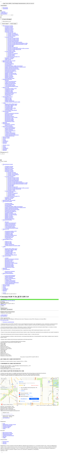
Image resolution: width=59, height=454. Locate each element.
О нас (4, 423)
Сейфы (4, 437)
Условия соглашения (7, 426)
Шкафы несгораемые (9, 76)
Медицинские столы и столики (11, 117)
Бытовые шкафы (8, 64)
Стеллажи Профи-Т (11, 54)
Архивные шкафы (8, 62)
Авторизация (5, 8)
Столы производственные (10, 85)
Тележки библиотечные (9, 135)
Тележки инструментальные (10, 81)
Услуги (4, 146)
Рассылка (4, 443)
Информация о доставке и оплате (9, 424)
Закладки (4, 442)
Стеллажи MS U (10, 52)
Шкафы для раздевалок (9, 100)
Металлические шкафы (7, 432)
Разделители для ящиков (10, 124)
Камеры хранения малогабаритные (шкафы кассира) (15, 66)
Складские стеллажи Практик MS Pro (14, 42)
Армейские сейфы (8, 109)
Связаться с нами (6, 427)
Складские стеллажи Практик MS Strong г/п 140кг (17, 44)
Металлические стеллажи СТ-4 (13, 56)
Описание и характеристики (8, 321)
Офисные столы (8, 97)
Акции (4, 428)
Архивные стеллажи (9, 26)
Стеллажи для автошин (9, 57)
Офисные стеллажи (9, 29)
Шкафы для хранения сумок (10, 73)
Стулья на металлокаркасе (10, 133)
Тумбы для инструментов (10, 82)
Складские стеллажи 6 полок (13, 40)
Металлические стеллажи (8, 433)
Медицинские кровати (9, 116)
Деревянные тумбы (9, 90)
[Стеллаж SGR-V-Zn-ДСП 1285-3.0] (7, 300)
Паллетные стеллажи (9, 30)
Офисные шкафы (8, 99)
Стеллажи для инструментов (13, 34)
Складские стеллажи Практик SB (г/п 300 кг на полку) (18, 48)
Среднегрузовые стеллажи (10, 51)
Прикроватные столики (9, 121)
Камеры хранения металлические (11, 67)
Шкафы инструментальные (10, 83)
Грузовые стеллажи (9, 27)
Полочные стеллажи (9, 31)
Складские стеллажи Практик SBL (14, 49)
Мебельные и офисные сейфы (11, 104)
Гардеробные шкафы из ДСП (11, 88)
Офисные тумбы (8, 98)
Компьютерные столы (9, 93)
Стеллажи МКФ (10, 46)
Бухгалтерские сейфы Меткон (11, 110)
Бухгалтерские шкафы (9, 63)
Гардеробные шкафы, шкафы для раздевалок (14, 65)
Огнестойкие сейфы (9, 250)
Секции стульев (8, 131)
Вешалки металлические (10, 128)
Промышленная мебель (7, 434)
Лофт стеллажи (8, 59)
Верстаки (7, 80)
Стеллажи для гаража (11, 32)
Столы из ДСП (8, 95)
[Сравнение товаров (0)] (0, 16)
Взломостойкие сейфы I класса (11, 103)
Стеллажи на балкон (11, 175)
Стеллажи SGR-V (10, 45)
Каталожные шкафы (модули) (11, 92)
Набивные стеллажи (9, 58)
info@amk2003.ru (3, 13)
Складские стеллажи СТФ (12, 47)
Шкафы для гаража (9, 75)
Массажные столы (8, 115)
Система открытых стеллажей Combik (12, 101)
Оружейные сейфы (9, 107)
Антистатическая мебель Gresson (11, 86)
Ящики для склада (8, 125)
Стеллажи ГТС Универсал (12, 53)
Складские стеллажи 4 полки (13, 38)
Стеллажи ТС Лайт (11, 50)
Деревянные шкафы (9, 91)
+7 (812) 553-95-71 (4, 12)
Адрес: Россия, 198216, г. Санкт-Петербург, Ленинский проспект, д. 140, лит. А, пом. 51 (18, 3)
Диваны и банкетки (9, 129)
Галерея (4, 147)
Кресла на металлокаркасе (10, 130)
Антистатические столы (10, 84)
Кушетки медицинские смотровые (12, 113)
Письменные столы (9, 94)
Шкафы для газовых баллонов (11, 74)
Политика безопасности (7, 425)
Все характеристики (4, 320)
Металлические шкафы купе (10, 211)
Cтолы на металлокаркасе (10, 127)
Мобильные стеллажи (9, 28)
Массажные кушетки (9, 114)
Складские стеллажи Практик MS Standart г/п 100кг (17, 43)
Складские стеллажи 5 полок (13, 39)
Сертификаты (5, 148)
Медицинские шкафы (9, 120)
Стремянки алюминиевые (10, 132)
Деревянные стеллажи (9, 89)
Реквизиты (5, 149)
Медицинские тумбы (9, 118)
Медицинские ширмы (9, 119)
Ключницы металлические (10, 69)
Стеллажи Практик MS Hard (13, 41)
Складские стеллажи (9, 37)
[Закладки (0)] (0, 17)
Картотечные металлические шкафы (12, 68)
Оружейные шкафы (9, 72)
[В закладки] (3, 309)
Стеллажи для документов (12, 33)
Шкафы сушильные (9, 77)
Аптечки (7, 112)
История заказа (6, 441)
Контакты (5, 150)
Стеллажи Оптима (11, 55)
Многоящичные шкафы (9, 78)
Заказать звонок (7, 419)
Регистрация (5, 7)
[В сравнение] (9, 309)
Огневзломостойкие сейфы (10, 108)
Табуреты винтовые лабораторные (12, 134)
